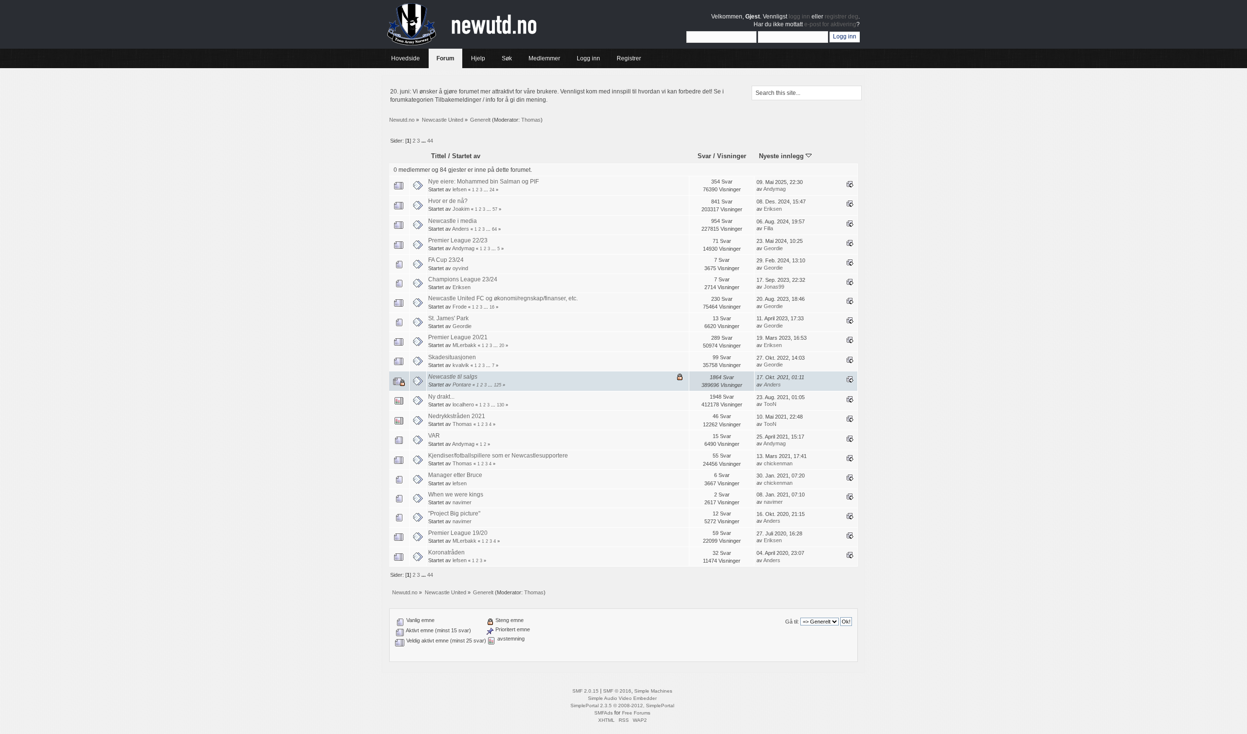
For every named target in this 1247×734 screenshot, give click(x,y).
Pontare (462, 384)
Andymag (774, 189)
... (424, 141)
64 (494, 229)
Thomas (531, 120)
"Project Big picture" (454, 513)
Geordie (773, 248)
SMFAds (603, 713)
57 (494, 209)
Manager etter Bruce (455, 475)
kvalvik (461, 365)
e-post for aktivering (830, 24)
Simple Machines (653, 691)
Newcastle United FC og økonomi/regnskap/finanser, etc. (503, 298)
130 (500, 405)
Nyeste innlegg (782, 156)
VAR (434, 435)
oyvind (460, 268)
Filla (768, 228)
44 (430, 141)
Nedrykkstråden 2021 (456, 416)
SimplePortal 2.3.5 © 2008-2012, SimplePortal (622, 705)
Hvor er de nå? (448, 201)
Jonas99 (774, 287)
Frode (460, 307)
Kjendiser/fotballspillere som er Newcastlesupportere (498, 455)
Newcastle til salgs (452, 376)
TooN (770, 404)
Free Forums (636, 713)
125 (497, 385)
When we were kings (455, 494)
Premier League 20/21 (458, 337)
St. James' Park (448, 318)
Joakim (461, 209)
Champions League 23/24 (462, 279)
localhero (463, 404)
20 (501, 345)
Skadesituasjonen (452, 357)
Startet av (466, 156)
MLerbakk (464, 345)
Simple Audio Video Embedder (622, 698)
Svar (704, 156)
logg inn (799, 16)
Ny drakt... (441, 396)
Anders (460, 229)
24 (492, 189)
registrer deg (841, 16)
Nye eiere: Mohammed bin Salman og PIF (483, 181)
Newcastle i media (452, 221)
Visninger (731, 156)
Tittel (438, 156)
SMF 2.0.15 (585, 691)
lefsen (460, 189)
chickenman (778, 463)
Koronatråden (446, 552)
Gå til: (792, 621)
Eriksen (773, 209)
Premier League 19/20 (458, 533)
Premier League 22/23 (458, 240)
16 (492, 307)
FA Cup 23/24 (446, 260)
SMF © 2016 (617, 691)
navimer (462, 502)
